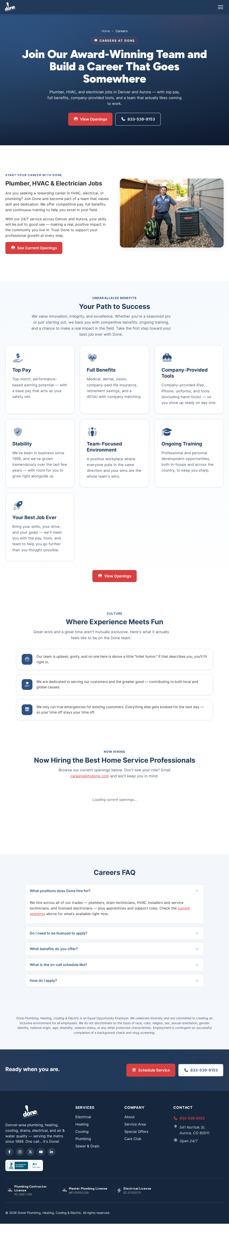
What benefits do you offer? (54, 949)
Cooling (82, 1131)
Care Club (132, 1138)
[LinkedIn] (51, 1152)
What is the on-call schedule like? (58, 964)
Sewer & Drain (87, 1146)
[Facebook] (9, 1152)
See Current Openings (37, 248)
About (129, 1117)
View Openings (93, 119)
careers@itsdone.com (89, 776)
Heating (82, 1124)
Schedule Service (154, 1070)
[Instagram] (20, 1152)
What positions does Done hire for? (60, 891)
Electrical (83, 1117)
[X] (30, 1152)
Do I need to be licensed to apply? (58, 933)
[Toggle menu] (220, 7)
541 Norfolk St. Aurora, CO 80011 (194, 1130)
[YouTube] (41, 1152)
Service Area (135, 1124)
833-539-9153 (141, 119)
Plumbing (83, 1138)
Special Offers (136, 1131)
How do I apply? (43, 980)
